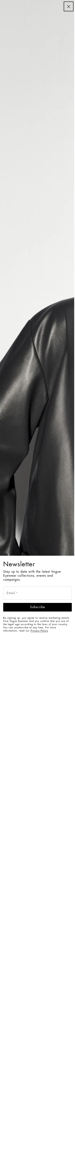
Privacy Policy (39, 631)
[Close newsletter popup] (69, 6)
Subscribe (37, 607)
